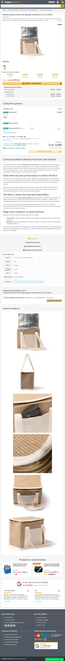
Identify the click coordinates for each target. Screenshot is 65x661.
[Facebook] (11, 626)
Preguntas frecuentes (10, 634)
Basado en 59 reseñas (45, 647)
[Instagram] (14, 626)
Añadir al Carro (45, 151)
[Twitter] (6, 626)
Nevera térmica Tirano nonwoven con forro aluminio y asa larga (20, 565)
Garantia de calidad (42, 620)
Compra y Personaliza (32, 83)
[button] (17, 72)
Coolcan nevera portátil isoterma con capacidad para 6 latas (51, 565)
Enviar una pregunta (54, 300)
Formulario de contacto (11, 642)
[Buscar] (62, 6)
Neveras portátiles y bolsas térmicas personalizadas (29, 281)
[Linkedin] (8, 626)
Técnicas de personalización (12, 637)
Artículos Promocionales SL (19, 658)
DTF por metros (41, 622)
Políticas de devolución (11, 639)
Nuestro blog (41, 625)
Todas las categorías (10, 644)
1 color (32, 128)
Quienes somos (41, 617)
